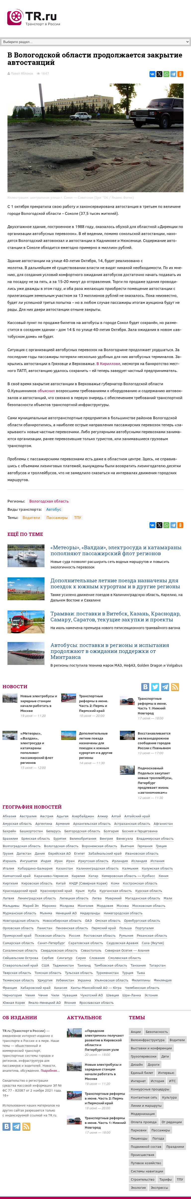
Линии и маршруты (146, 1105)
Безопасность (157, 1031)
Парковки (138, 1130)
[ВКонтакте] (152, 74)
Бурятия (59, 838)
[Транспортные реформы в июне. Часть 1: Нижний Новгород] (74, 1123)
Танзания (138, 965)
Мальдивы (11, 905)
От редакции (172, 1121)
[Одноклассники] (180, 74)
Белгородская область (82, 831)
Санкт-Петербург (51, 942)
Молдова (67, 905)
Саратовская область (85, 942)
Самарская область (18, 942)
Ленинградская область (37, 898)
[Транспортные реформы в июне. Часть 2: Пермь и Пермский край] (74, 1098)
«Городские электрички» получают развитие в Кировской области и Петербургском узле (104, 1040)
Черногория (12, 995)
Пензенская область (72, 927)
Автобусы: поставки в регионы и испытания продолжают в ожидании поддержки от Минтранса (109, 651)
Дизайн (137, 1064)
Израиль (9, 860)
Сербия (47, 957)
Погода (158, 1138)
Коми (115, 883)
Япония (70, 1002)
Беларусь (53, 831)
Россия (74, 935)
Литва (97, 898)
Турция (127, 972)
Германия (145, 845)
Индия (46, 860)
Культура (169, 1097)
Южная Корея (14, 1002)
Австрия (46, 816)
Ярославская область (96, 1002)
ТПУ (77, 517)
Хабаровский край (35, 987)
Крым (80, 890)
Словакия (97, 957)
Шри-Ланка (131, 995)
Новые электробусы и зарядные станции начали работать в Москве (38, 703)
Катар (93, 875)
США (45, 965)
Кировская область (36, 883)
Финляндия (163, 980)
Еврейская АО (59, 853)
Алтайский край (137, 816)
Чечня (43, 995)
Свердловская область (59, 950)
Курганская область (115, 890)
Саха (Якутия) (153, 942)
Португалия (144, 927)
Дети (165, 1056)
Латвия (8, 898)
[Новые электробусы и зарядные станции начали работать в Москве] (74, 1069)
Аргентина (43, 823)
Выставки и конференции (151, 1048)
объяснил (46, 390)
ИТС (172, 1080)
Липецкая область (74, 898)
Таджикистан (63, 965)
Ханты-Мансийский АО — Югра (96, 987)
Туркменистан (107, 972)
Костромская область (140, 883)
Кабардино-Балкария (35, 868)
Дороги (153, 1064)
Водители (31, 517)
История (157, 1080)
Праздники (175, 1146)
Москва (123, 905)
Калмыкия (130, 868)
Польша (125, 927)
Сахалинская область (20, 950)
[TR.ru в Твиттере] (155, 687)
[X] (159, 74)
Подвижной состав (146, 1146)
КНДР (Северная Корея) (88, 883)
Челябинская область (142, 987)
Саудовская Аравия (122, 942)
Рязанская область (152, 935)
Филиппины (141, 980)
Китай (61, 883)
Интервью (166, 1072)
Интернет (138, 1080)
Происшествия (142, 1154)
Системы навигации (147, 1171)
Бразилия (10, 838)
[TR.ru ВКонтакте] (145, 687)
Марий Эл (31, 905)
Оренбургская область (142, 920)
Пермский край (104, 927)
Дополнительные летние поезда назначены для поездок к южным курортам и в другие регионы (115, 583)
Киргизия (10, 883)
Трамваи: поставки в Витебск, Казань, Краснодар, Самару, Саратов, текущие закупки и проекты (115, 616)
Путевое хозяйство (146, 1162)
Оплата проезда (144, 1121)
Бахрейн (9, 831)
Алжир (102, 816)
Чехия (30, 995)
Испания (157, 860)
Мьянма (46, 913)
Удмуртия (45, 980)
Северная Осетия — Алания (127, 950)
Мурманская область (19, 913)
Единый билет (142, 1072)
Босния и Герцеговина (140, 831)
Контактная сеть (144, 1097)
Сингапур (64, 957)
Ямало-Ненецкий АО (44, 1002)
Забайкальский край (105, 853)
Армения (63, 823)
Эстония (151, 995)
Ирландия (120, 860)
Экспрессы (159, 1187)
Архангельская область (92, 823)
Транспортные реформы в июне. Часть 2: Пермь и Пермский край (93, 703)
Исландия (139, 860)
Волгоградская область (22, 845)
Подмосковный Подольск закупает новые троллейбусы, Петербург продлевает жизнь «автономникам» (155, 780)
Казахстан (64, 868)
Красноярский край (56, 890)
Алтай (116, 816)
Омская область (108, 920)
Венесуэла (124, 838)
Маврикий (113, 898)
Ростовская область (100, 935)
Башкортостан (31, 831)
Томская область (48, 972)
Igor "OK (102, 197)
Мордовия (105, 905)
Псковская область (50, 935)
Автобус (53, 509)
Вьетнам (127, 845)
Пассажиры (57, 517)
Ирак (58, 860)
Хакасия (60, 987)
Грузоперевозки (143, 1056)
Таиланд (84, 965)
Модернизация (143, 1113)
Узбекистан (65, 980)
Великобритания (83, 838)
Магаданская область (142, 898)
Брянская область (35, 838)
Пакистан (44, 927)
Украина (84, 980)
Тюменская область (18, 980)
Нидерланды (90, 913)
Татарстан (157, 965)
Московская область (148, 905)
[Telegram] (173, 74)
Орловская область (18, 927)
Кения (163, 875)
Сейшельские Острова (20, 957)
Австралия (28, 816)
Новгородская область (21, 920)
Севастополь (91, 950)
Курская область (148, 890)
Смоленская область (124, 957)
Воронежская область (99, 845)
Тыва (141, 972)
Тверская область (17, 972)
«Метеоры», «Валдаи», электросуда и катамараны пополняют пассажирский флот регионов (116, 550)
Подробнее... (50, 1070)
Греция (161, 845)
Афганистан (163, 823)
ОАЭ (88, 920)
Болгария (111, 831)
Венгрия (106, 838)
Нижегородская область (123, 913)
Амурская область (17, 823)
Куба (92, 890)
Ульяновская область (111, 980)
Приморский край (17, 935)
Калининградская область (97, 868)
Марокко (49, 905)
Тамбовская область (110, 965)
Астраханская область (132, 823)
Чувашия (70, 995)
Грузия (8, 853)
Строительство (142, 1179)
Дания (40, 853)
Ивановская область (141, 853)
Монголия (85, 905)
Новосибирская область (62, 920)
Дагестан (24, 853)
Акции (136, 1031)
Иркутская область (93, 860)
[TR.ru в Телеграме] (165, 687)
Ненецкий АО (66, 913)
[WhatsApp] (166, 74)
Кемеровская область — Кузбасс (128, 875)
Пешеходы (139, 1138)
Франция (10, 987)
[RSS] (175, 687)
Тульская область (79, 972)
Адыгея (62, 816)
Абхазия (9, 816)
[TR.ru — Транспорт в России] (34, 25)
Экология (138, 1187)
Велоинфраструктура (148, 1039)
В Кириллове (108, 363)
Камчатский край (17, 875)
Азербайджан (83, 816)
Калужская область (157, 868)
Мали (168, 898)
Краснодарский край (20, 890)
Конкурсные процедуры (150, 1089)
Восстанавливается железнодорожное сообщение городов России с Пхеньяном (154, 740)
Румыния (126, 935)
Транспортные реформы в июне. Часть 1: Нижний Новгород (152, 705)
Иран (70, 860)
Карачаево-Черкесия (51, 875)
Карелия (78, 875)
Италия (8, 868)
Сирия (81, 957)
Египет (79, 853)
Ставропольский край (20, 965)
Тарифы (165, 1179)
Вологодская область (49, 501)
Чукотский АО (92, 995)
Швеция (112, 995)
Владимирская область (155, 838)
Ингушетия (28, 860)
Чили (55, 995)
